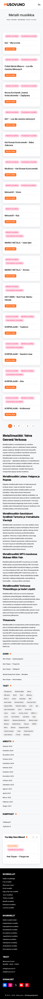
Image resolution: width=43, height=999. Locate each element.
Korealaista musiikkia (10, 933)
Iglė (37, 706)
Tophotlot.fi (7, 826)
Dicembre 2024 (8, 750)
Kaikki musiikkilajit (9, 879)
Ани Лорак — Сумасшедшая (13, 659)
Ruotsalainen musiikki (10, 949)
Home (8, 19)
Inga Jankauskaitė (9, 709)
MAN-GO (6, 720)
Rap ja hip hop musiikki (10, 891)
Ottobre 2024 (7, 759)
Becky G (6, 699)
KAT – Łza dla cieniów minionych (20, 119)
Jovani (6, 713)
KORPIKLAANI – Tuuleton (16, 327)
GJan (30, 706)
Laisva (6, 717)
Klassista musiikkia (9, 904)
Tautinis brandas (9, 731)
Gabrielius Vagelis (21, 706)
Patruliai (26, 724)
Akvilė (15, 695)
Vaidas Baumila (28, 731)
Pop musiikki (12, 846)
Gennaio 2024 (7, 767)
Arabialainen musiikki (10, 946)
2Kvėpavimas (8, 691)
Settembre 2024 (8, 763)
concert (14, 699)
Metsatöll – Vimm (13, 192)
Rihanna (13, 727)
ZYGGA (18, 734)
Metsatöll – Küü (12, 215)
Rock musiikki (7, 888)
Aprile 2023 (7, 793)
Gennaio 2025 (7, 746)
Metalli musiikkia (12, 36)
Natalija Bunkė (16, 724)
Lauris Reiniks (15, 717)
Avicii (21, 695)
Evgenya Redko (8, 706)
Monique (6, 724)
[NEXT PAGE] (33, 426)
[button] (33, 426)
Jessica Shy (28, 709)
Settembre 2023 (8, 785)
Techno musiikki (8, 898)
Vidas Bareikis (8, 734)
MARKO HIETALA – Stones (17, 270)
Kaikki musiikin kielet (10, 920)
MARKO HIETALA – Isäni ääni (18, 243)
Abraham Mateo (19, 691)
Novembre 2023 (8, 776)
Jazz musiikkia (8, 895)
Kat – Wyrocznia (12, 43)
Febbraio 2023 (8, 802)
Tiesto (18, 731)
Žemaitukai (27, 734)
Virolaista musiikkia (29, 185)
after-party (7, 695)
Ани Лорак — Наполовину (12, 679)
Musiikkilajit (21, 19)
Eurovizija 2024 (31, 702)
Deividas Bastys (19, 702)
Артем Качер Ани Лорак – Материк (15, 674)
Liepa (33, 717)
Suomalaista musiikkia (14, 236)
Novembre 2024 (8, 755)
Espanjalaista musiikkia (10, 926)
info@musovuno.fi (9, 968)
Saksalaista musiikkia (10, 943)
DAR (30, 699)
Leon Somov (26, 717)
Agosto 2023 (7, 789)
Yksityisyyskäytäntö (31, 995)
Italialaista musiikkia (9, 939)
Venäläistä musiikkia (15, 850)
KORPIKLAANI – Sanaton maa (18, 354)
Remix (5, 727)
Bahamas (29, 695)
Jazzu (19, 709)
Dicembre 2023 (8, 772)
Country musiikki (12, 316)
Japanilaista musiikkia (10, 936)
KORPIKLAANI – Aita (14, 381)
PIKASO (34, 724)
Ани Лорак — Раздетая (11, 664)
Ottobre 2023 (7, 780)
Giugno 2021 (7, 806)
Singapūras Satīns (24, 727)
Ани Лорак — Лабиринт (11, 669)
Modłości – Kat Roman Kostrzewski (21, 168)
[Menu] (39, 4)
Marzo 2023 (7, 797)
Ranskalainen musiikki (10, 930)
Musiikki (14, 19)
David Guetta (7, 702)
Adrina (29, 691)
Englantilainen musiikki (10, 923)
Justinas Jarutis (23, 713)
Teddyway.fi (7, 822)
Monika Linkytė (33, 720)
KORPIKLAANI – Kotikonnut (17, 408)
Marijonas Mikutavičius (19, 720)
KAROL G (33, 713)
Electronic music (8, 885)
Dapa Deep (22, 699)
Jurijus (13, 713)
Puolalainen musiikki (29, 36)
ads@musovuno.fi (9, 972)
